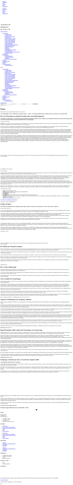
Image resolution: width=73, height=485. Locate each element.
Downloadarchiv (6, 431)
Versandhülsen (7, 48)
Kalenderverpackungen (9, 57)
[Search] (0, 106)
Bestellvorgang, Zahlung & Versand (9, 428)
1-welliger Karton (8, 34)
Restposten (5, 62)
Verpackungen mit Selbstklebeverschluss (12, 51)
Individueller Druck (6, 61)
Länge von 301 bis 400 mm (10, 41)
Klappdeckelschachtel (9, 46)
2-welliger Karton (8, 35)
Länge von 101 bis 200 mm (10, 39)
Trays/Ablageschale (8, 50)
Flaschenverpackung (8, 56)
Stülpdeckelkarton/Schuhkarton (10, 49)
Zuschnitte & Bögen (8, 52)
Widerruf (4, 442)
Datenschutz (5, 444)
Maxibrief (7, 47)
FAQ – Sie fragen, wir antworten (9, 427)
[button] (36, 67)
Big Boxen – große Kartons (10, 36)
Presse (4, 429)
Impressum (5, 445)
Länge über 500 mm (8, 43)
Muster (4, 63)
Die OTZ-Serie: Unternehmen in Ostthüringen (8, 199)
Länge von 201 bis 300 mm (10, 40)
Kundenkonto (5, 6)
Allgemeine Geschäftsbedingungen (9, 443)
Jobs (3, 430)
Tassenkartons (5, 89)
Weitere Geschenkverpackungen (11, 59)
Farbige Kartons (8, 37)
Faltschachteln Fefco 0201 (9, 45)
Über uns (4, 1)
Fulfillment (5, 2)
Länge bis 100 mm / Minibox (10, 38)
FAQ (4, 5)
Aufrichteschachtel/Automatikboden (11, 44)
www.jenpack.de (9, 197)
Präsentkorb (7, 58)
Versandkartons (5, 33)
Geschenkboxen (6, 55)
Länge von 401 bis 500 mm (10, 42)
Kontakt (4, 4)
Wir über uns (5, 426)
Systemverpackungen (6, 64)
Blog (4, 3)
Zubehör (4, 60)
